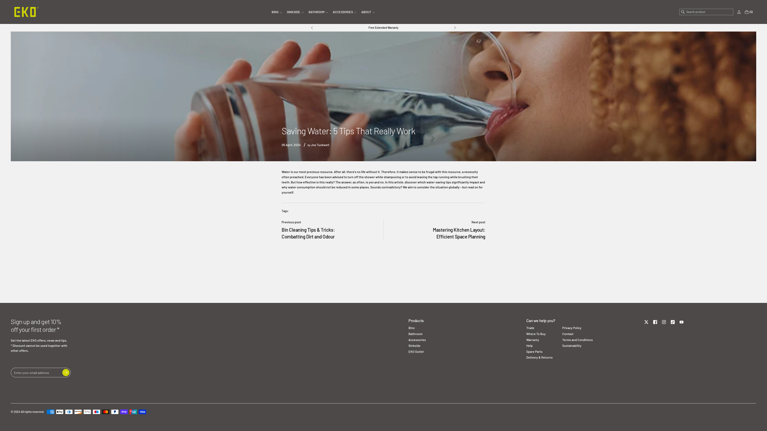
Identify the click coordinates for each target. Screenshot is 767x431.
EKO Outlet (416, 351)
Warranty (532, 340)
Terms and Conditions (577, 340)
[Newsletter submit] (66, 372)
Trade (530, 328)
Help (529, 345)
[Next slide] (455, 27)
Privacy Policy (571, 328)
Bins (411, 328)
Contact (567, 334)
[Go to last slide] (312, 27)
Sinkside (414, 345)
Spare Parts (534, 351)
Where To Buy (536, 334)
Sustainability (571, 345)
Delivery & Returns (539, 357)
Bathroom (415, 334)
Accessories (417, 340)
